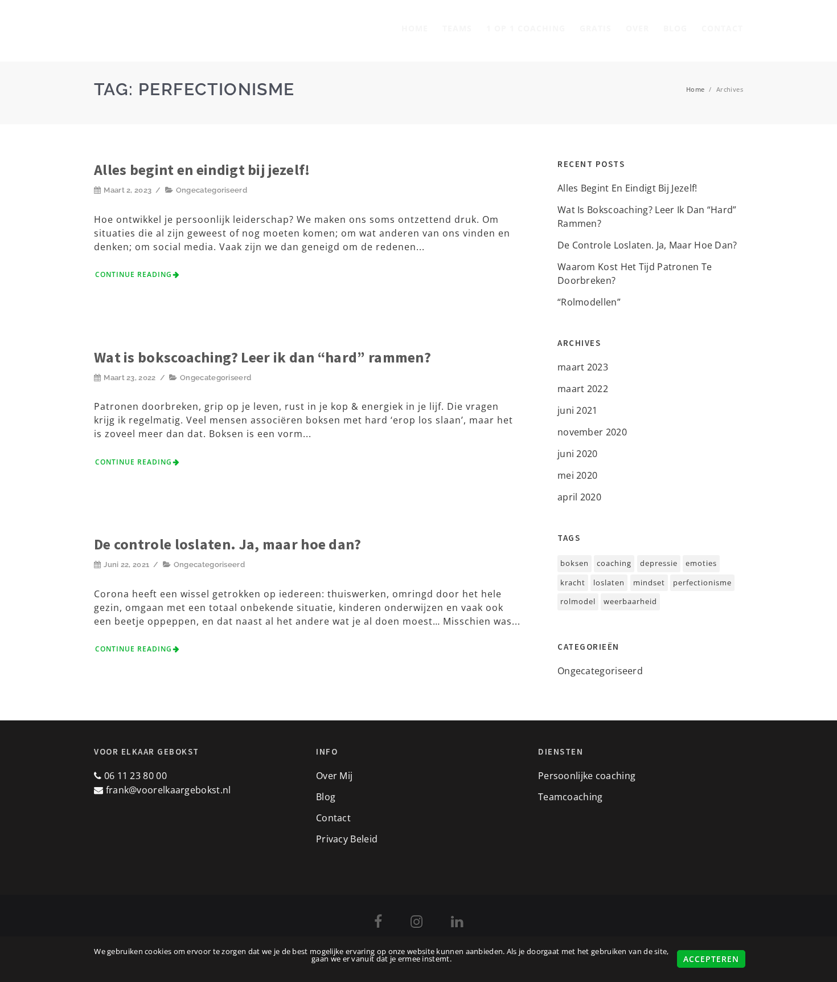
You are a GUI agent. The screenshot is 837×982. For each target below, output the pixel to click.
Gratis (596, 28)
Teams (457, 28)
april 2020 (579, 497)
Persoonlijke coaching (586, 775)
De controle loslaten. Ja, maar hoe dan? (228, 544)
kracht (572, 582)
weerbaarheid (630, 601)
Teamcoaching (570, 797)
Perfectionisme (702, 582)
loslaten (609, 582)
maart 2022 (582, 388)
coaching (614, 563)
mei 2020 (577, 475)
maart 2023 (582, 367)
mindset (649, 582)
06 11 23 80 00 (134, 775)
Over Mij (334, 775)
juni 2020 (577, 453)
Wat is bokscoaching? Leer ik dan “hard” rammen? (262, 357)
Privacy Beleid (347, 839)
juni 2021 (577, 410)
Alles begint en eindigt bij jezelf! (202, 169)
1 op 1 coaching (525, 28)
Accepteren (711, 959)
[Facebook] (378, 923)
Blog (675, 28)
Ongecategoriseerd (211, 190)
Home (414, 28)
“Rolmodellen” (589, 302)
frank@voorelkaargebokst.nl (168, 790)
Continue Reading (133, 274)
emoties (701, 563)
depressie (659, 563)
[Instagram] (416, 923)
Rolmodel (578, 601)
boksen (574, 563)
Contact (722, 28)
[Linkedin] (457, 923)
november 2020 (592, 432)
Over (637, 28)
